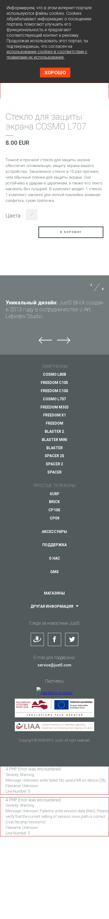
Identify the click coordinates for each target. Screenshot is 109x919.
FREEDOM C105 (54, 382)
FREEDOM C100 (54, 391)
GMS (54, 572)
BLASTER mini (54, 440)
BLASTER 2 (54, 431)
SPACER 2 (54, 464)
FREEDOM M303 (54, 407)
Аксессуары (54, 532)
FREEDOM (54, 423)
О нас (54, 558)
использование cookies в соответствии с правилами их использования (47, 54)
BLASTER (54, 448)
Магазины (54, 593)
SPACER (54, 472)
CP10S (54, 510)
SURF (54, 494)
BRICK (54, 502)
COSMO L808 (54, 374)
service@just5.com (54, 665)
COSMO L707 (54, 399)
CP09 (54, 518)
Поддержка (54, 545)
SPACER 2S (54, 456)
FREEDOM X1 (54, 415)
